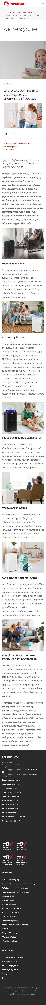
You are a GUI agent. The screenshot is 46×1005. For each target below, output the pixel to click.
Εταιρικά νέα (9, 149)
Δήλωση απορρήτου (12, 991)
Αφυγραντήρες (8, 900)
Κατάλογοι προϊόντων (11, 970)
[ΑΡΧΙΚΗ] (7, 12)
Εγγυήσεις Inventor (10, 974)
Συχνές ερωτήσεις (9, 961)
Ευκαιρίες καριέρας (10, 800)
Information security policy (27, 994)
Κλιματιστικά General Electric (14, 817)
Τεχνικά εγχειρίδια (10, 966)
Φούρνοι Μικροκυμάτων (12, 933)
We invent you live (11, 146)
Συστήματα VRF (8, 896)
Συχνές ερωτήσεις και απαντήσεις (18, 143)
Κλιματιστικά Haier (10, 804)
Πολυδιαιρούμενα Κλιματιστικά (15, 888)
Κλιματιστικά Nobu (10, 808)
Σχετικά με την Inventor (11, 780)
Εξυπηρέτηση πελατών (11, 792)
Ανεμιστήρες (7, 929)
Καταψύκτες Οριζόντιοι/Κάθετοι (15, 925)
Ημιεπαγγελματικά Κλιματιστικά (15, 892)
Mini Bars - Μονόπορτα (11, 908)
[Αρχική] (14, 3)
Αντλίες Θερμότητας (10, 880)
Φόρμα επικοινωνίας (10, 796)
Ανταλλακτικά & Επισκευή (12, 957)
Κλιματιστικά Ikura (10, 813)
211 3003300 (32, 769)
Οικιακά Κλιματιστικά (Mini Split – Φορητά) (19, 884)
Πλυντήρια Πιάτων (9, 941)
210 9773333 (33, 774)
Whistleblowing (27, 991)
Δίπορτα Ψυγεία (8, 916)
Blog (4, 978)
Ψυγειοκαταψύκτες (10, 920)
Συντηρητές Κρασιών (10, 912)
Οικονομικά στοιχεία (10, 784)
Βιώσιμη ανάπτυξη (10, 788)
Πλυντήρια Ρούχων (9, 937)
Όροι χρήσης (36, 988)
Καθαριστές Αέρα (9, 904)
